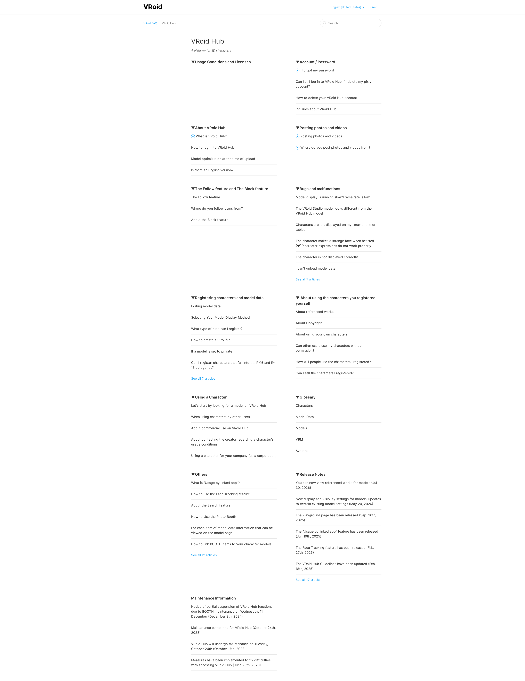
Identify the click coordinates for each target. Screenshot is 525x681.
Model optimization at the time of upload (223, 159)
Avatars (301, 451)
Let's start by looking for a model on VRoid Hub (228, 405)
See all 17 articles (308, 580)
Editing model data (206, 306)
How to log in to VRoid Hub (212, 147)
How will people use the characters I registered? (333, 362)
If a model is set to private (211, 351)
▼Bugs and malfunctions (318, 189)
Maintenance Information (213, 598)
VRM (299, 439)
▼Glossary (305, 397)
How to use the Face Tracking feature (220, 494)
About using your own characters (321, 334)
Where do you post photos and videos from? (335, 147)
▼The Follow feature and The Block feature (229, 189)
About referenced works (314, 312)
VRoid (373, 7)
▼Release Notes (310, 474)
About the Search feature (210, 505)
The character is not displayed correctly (327, 257)
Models (301, 428)
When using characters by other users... (221, 417)
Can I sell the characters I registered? (325, 373)
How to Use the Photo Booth (213, 516)
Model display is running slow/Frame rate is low (333, 197)
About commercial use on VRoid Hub (220, 428)
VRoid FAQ (150, 23)
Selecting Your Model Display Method (220, 317)
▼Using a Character (209, 397)
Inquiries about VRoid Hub (316, 109)
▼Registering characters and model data (227, 298)
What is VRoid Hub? (211, 136)
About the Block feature (209, 220)
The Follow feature (205, 197)
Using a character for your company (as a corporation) (234, 456)
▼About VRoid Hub (208, 128)
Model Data (305, 417)
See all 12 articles (204, 555)
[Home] (153, 8)
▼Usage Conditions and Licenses (221, 62)
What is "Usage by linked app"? (215, 483)
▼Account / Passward (315, 62)
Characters (304, 405)
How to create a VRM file (210, 340)
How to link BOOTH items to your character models (231, 544)
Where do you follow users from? (217, 208)
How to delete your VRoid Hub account (326, 98)
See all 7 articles (308, 279)
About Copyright (309, 323)
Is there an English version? (212, 170)
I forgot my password (317, 70)
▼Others (199, 474)
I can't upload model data (316, 268)
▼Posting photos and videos (321, 128)
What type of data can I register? (216, 329)
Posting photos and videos (321, 136)
